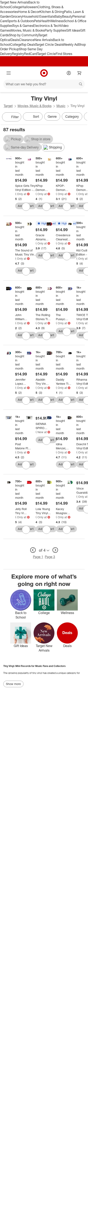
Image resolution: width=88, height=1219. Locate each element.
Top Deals (28, 44)
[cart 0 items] (79, 73)
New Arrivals (43, 40)
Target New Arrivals (14, 2)
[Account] (68, 73)
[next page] (55, 550)
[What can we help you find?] (44, 84)
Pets (37, 21)
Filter (15, 117)
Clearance (26, 40)
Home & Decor (28, 12)
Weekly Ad (70, 44)
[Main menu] (8, 73)
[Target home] (44, 73)
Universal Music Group (15, 194)
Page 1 (38, 557)
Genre (52, 116)
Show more (13, 684)
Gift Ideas (73, 30)
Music (60, 106)
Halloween (29, 7)
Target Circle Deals (49, 44)
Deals (15, 40)
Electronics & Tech (46, 26)
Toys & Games (22, 26)
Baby (58, 16)
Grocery (17, 16)
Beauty (67, 16)
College (16, 7)
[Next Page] (83, 117)
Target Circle (46, 54)
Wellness (57, 21)
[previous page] (33, 550)
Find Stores (64, 54)
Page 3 (50, 557)
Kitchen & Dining (51, 12)
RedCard (30, 54)
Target (8, 106)
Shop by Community (23, 35)
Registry (18, 54)
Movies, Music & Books (28, 30)
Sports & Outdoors (20, 21)
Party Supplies (55, 30)
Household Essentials (38, 16)
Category (72, 116)
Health (45, 21)
